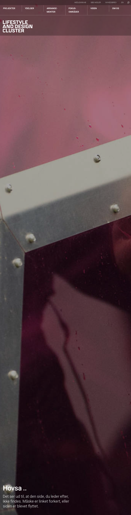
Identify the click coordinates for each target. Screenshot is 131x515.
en (122, 2)
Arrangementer (52, 10)
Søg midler (96, 2)
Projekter (9, 8)
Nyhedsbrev (111, 2)
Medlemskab (80, 2)
